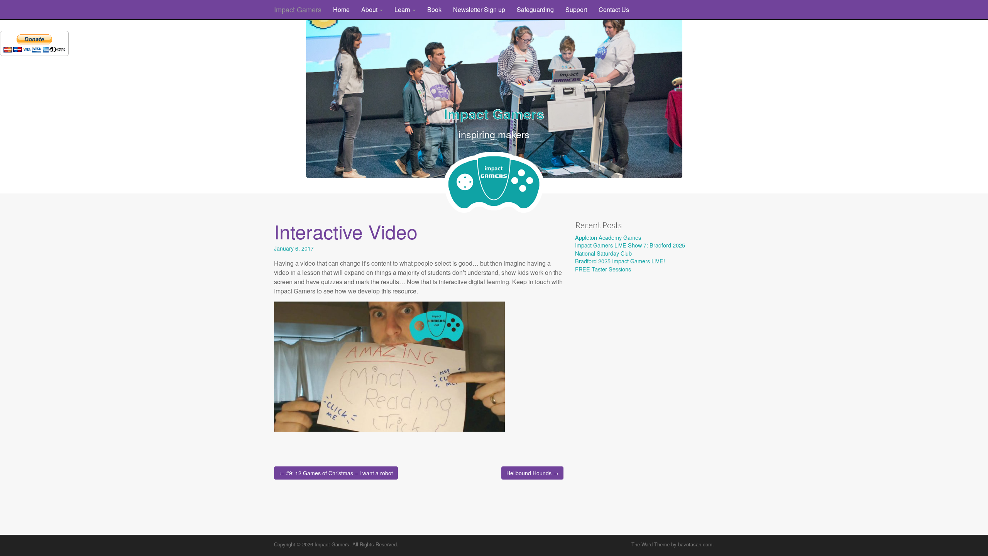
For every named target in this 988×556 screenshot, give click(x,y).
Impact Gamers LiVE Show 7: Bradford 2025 (630, 245)
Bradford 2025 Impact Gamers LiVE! (620, 261)
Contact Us (614, 9)
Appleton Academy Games (608, 237)
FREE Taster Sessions (603, 269)
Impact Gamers (297, 9)
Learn (403, 9)
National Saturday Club (603, 253)
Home (341, 9)
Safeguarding (535, 9)
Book (434, 9)
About (370, 9)
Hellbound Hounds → (532, 473)
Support (576, 9)
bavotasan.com (695, 544)
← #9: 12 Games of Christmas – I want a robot (336, 473)
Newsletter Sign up (479, 9)
